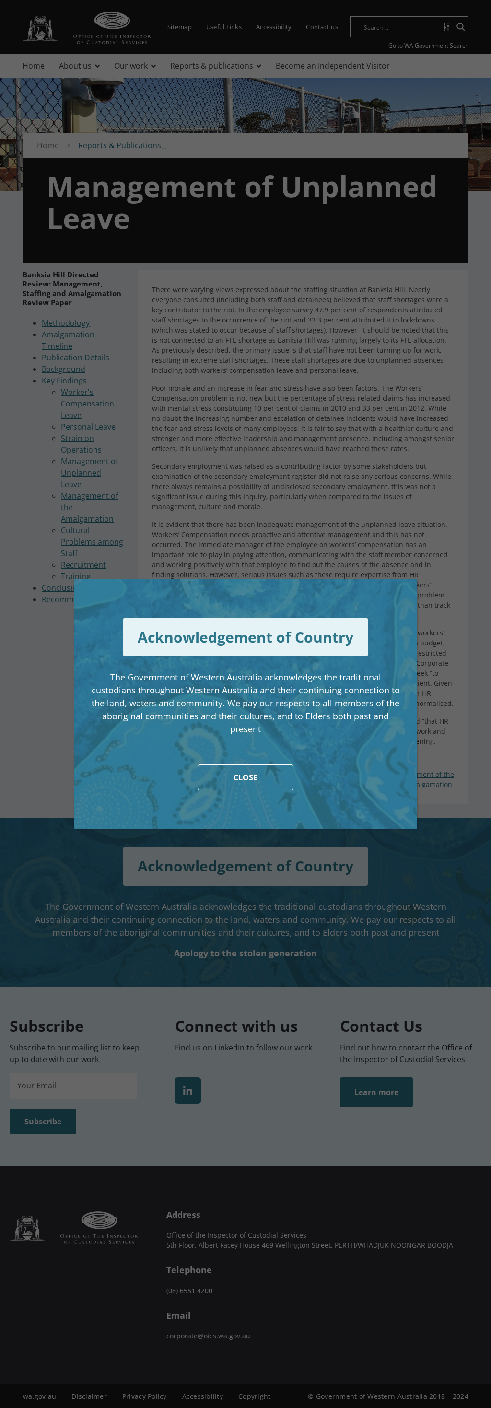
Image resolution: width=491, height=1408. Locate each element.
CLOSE (245, 777)
